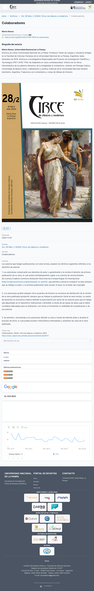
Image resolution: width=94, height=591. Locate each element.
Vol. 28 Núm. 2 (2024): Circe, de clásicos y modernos (44, 16)
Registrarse (79, 2)
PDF (7, 228)
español (6, 360)
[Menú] (5, 7)
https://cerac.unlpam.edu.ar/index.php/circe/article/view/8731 (25, 336)
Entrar (89, 2)
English (6, 357)
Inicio (4, 16)
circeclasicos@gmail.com (49, 575)
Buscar (35, 485)
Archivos (14, 16)
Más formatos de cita (11, 341)
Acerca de (36, 488)
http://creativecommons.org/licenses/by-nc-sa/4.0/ (25, 282)
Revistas (36, 481)
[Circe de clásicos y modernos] (51, 7)
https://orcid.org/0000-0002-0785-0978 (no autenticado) (27, 37)
